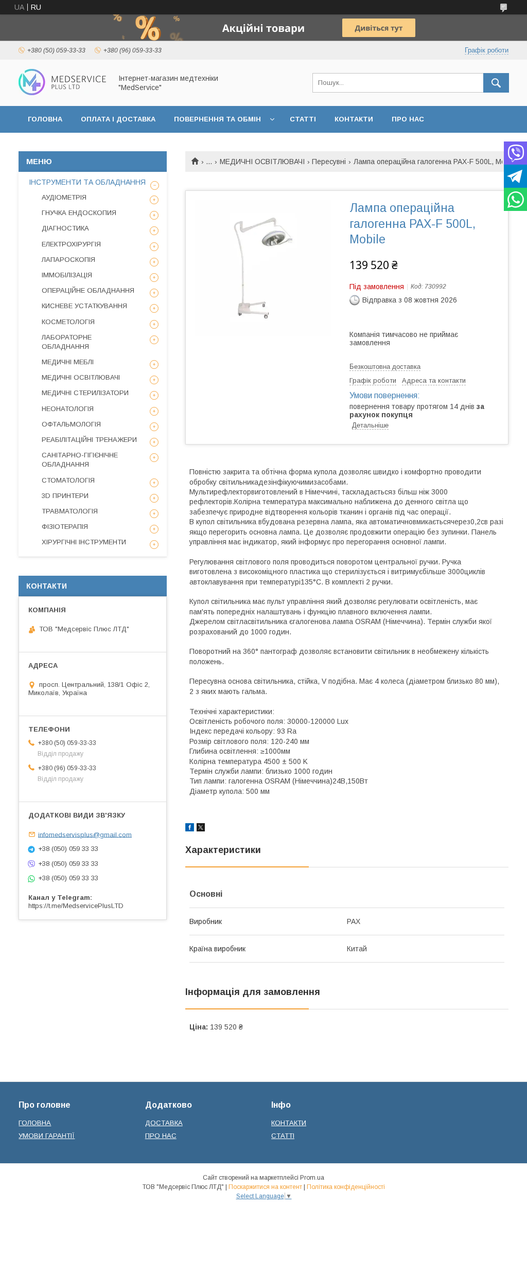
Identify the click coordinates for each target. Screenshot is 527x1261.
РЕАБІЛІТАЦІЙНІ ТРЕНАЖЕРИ (89, 439)
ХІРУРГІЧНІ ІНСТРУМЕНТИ (84, 542)
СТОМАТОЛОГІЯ (68, 480)
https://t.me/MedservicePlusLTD (76, 906)
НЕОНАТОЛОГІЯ (68, 409)
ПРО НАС (408, 119)
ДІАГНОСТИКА (65, 228)
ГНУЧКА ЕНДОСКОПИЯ (79, 213)
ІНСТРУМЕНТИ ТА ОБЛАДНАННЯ (87, 182)
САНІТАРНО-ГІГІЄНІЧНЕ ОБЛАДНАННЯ (80, 459)
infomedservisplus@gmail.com (85, 834)
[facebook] (189, 829)
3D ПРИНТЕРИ (65, 496)
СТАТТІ (303, 119)
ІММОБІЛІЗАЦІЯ (67, 275)
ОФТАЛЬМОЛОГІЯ (71, 424)
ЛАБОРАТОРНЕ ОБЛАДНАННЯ (67, 341)
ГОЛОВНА (45, 119)
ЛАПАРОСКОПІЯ (68, 259)
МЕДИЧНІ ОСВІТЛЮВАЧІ (262, 161)
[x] (201, 829)
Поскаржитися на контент (265, 1187)
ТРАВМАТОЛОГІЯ (70, 511)
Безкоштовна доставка (384, 366)
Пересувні (329, 161)
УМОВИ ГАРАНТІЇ (47, 1136)
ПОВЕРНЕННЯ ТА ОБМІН (217, 119)
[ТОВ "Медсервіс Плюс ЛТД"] (62, 92)
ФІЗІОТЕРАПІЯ (65, 526)
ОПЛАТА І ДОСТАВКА (118, 119)
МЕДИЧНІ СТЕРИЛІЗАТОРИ (85, 393)
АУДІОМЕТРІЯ (64, 197)
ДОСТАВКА (164, 1123)
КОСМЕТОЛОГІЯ (68, 322)
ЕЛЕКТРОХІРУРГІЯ (71, 244)
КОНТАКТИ (354, 119)
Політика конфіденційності (346, 1187)
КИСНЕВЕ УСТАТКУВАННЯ (84, 306)
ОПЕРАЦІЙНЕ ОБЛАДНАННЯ (88, 290)
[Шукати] (496, 83)
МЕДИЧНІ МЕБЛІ (68, 362)
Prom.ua (312, 1177)
